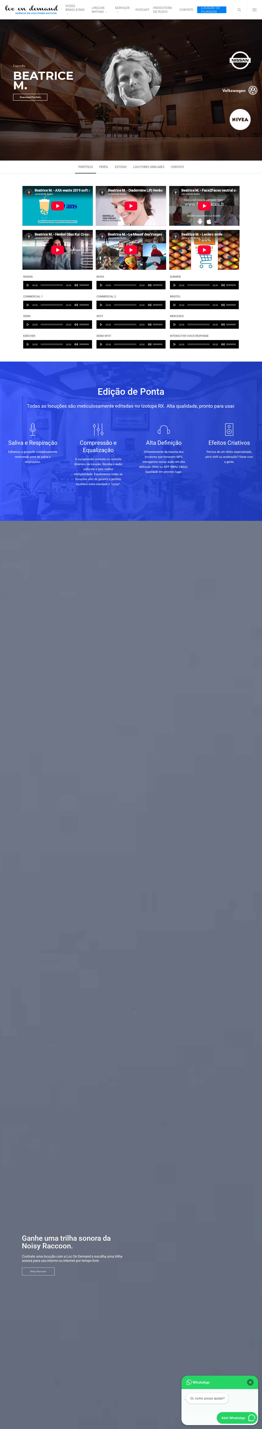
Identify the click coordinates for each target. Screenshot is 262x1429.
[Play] (28, 285)
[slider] (84, 283)
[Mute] (76, 285)
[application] (57, 285)
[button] (254, 9)
